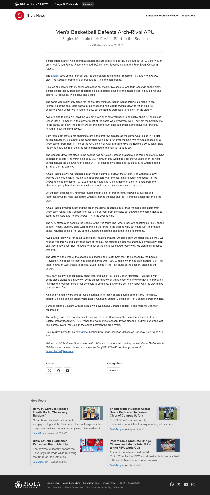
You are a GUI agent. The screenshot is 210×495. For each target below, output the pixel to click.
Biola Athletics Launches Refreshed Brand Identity (50, 442)
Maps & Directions (71, 482)
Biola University (34, 4)
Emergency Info (91, 482)
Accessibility (134, 482)
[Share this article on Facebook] (58, 370)
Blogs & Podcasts (66, 4)
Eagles (55, 75)
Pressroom (188, 15)
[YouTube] (186, 484)
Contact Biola (53, 482)
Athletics (113, 370)
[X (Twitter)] (179, 484)
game (84, 332)
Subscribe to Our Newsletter (162, 15)
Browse (87, 4)
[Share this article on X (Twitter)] (49, 370)
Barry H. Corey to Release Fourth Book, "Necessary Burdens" (50, 412)
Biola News (36, 16)
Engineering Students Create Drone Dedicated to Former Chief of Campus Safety (130, 412)
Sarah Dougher (40, 433)
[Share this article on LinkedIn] (67, 370)
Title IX (121, 482)
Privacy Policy (108, 482)
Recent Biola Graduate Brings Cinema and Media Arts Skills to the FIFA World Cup (130, 444)
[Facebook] (172, 484)
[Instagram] (193, 484)
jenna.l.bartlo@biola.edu (59, 351)
